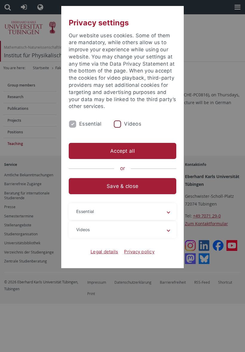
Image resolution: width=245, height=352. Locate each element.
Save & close (122, 186)
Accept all (122, 151)
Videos (132, 124)
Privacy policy (139, 251)
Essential (90, 124)
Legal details (104, 251)
